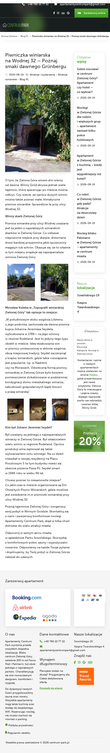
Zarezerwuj (94, 13)
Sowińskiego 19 (88, 295)
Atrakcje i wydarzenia (42, 74)
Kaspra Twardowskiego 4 (88, 307)
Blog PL (24, 36)
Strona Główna (9, 36)
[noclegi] (82, 346)
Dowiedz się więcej (51, 688)
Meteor (93, 374)
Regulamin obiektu (19, 733)
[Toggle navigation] (104, 25)
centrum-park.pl (59, 742)
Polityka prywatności (20, 725)
